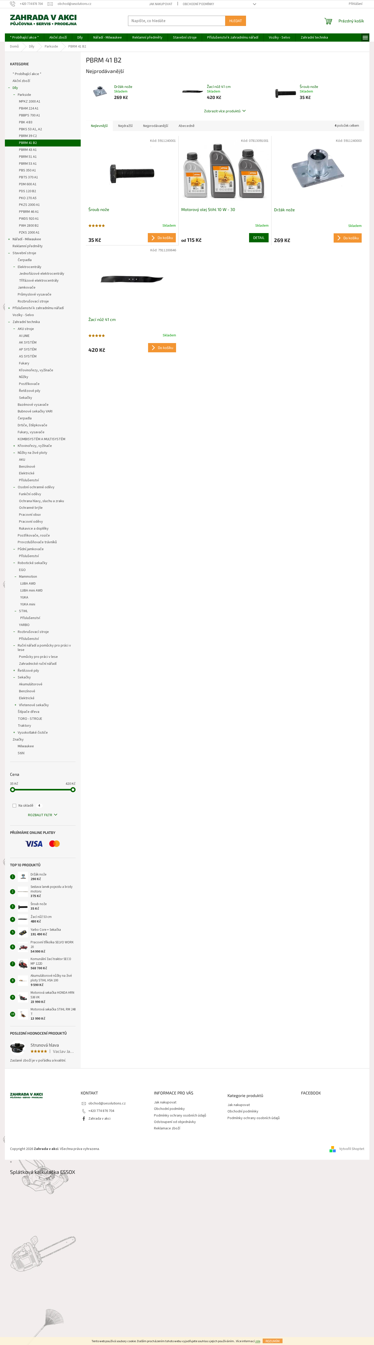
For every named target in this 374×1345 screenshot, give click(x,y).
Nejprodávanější (155, 125)
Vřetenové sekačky (34, 705)
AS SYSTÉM (28, 356)
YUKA (24, 597)
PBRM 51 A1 (28, 156)
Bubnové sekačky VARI (35, 411)
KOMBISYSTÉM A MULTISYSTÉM (41, 439)
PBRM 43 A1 (28, 149)
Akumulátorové (30, 684)
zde (257, 1341)
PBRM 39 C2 (28, 136)
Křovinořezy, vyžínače (36, 370)
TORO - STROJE (30, 718)
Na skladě (29, 805)
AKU (22, 459)
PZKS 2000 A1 (29, 232)
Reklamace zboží (167, 1128)
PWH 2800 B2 (29, 225)
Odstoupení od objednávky (175, 1122)
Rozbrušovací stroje (33, 301)
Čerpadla (25, 260)
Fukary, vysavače (31, 432)
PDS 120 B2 (27, 191)
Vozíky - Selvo (23, 315)
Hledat (235, 21)
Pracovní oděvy (31, 521)
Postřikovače (29, 383)
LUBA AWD (28, 583)
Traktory (24, 725)
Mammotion (28, 576)
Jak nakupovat (160, 4)
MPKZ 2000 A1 (29, 101)
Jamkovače (26, 287)
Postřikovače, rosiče (34, 535)
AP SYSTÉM (28, 349)
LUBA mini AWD (31, 590)
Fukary (24, 363)
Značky (18, 739)
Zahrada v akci (99, 1118)
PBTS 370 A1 (28, 177)
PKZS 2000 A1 (29, 204)
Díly (15, 87)
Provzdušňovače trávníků (37, 542)
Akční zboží (21, 81)
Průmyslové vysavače (34, 294)
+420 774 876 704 (101, 1110)
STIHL (23, 611)
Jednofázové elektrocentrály (41, 273)
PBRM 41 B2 (28, 142)
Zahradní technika (26, 322)
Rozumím (273, 1341)
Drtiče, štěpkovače (32, 425)
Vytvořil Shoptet (351, 1149)
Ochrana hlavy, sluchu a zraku (41, 501)
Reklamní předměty (28, 246)
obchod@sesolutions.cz (107, 1103)
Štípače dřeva (28, 711)
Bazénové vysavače (33, 404)
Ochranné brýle (31, 507)
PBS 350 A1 (27, 170)
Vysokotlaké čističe (33, 732)
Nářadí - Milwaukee (27, 239)
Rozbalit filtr (40, 815)
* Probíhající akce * (27, 74)
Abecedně (187, 125)
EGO (22, 570)
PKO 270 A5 (28, 198)
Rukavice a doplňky (34, 528)
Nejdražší (125, 125)
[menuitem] (24, 37)
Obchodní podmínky (198, 4)
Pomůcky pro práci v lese (38, 656)
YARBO (24, 625)
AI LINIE (24, 335)
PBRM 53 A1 (28, 163)
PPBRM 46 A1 (29, 211)
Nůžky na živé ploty (32, 452)
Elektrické (26, 473)
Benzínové (27, 466)
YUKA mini (27, 604)
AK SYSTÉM (28, 342)
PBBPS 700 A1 (29, 115)
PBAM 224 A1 (29, 108)
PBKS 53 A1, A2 (30, 129)
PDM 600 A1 (28, 184)
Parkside (24, 94)
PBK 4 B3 (25, 122)
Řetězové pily (29, 390)
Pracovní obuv (30, 514)
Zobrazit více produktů (222, 111)
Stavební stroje (24, 253)
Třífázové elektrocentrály (39, 280)
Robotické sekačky (32, 563)
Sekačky (25, 397)
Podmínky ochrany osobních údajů (180, 1115)
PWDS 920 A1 (29, 218)
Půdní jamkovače (31, 549)
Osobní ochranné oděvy (36, 487)
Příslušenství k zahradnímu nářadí (38, 308)
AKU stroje (26, 328)
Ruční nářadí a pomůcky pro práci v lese (44, 647)
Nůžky (23, 377)
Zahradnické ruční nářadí (38, 663)
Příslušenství (29, 480)
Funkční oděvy (30, 494)
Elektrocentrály (29, 267)
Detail (258, 237)
